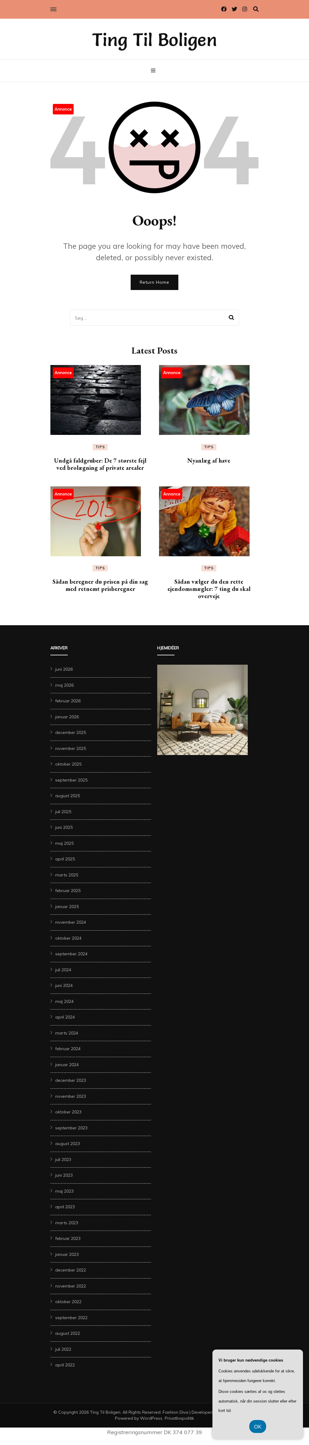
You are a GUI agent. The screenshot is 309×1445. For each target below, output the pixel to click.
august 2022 (67, 1333)
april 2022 (65, 1365)
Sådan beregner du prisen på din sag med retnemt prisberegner (100, 585)
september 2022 (71, 1317)
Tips (100, 447)
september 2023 (71, 1128)
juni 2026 (64, 669)
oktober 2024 (68, 938)
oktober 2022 (68, 1301)
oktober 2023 (68, 1112)
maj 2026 (64, 685)
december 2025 (70, 732)
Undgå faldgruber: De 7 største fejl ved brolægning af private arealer (100, 464)
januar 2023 (67, 1254)
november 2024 (70, 922)
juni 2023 (64, 1175)
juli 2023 (63, 1159)
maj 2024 (64, 1001)
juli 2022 (63, 1349)
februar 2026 (68, 701)
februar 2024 (68, 1048)
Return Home (154, 282)
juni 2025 (64, 827)
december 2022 (70, 1270)
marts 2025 (66, 875)
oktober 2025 (68, 764)
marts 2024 (66, 1033)
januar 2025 (67, 906)
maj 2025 (64, 843)
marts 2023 (66, 1222)
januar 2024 (67, 1064)
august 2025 (67, 795)
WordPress (151, 1418)
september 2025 (71, 780)
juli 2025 (63, 811)
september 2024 (71, 954)
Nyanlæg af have (208, 460)
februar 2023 (68, 1238)
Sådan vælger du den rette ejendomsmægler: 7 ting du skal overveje (208, 589)
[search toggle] (256, 9)
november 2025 (70, 748)
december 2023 (70, 1080)
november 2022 (70, 1286)
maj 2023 (64, 1191)
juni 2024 (64, 985)
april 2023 (65, 1206)
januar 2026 (67, 716)
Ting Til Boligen (154, 40)
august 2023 (67, 1143)
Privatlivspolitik (179, 1418)
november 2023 (70, 1096)
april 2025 (65, 859)
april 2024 (65, 1017)
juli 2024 (63, 969)
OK (257, 1426)
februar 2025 (68, 890)
